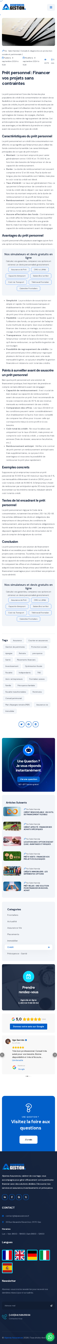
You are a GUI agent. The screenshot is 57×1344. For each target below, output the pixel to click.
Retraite (22, 653)
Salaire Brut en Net (41, 276)
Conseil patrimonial (13, 698)
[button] (2, 1050)
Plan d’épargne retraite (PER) (17, 705)
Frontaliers (12, 915)
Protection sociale (39, 647)
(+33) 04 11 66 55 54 (28, 1003)
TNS (39, 672)
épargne (8, 653)
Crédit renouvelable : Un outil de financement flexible (39, 813)
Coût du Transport (16, 282)
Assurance (17, 640)
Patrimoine (37, 692)
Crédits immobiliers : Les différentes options (36, 873)
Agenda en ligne (28, 1000)
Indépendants (25, 672)
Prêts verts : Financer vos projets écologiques (37, 858)
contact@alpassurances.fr (17, 1206)
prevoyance (37, 653)
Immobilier (9, 711)
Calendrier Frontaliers (29, 288)
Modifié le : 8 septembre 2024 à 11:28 (31, 61)
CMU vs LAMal (40, 269)
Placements (13, 934)
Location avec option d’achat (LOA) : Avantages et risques (38, 843)
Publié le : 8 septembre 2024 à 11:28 (10, 61)
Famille (8, 685)
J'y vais (28, 1130)
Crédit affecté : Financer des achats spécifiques (38, 828)
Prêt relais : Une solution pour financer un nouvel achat (36, 888)
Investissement (11, 666)
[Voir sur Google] (8, 1041)
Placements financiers (26, 660)
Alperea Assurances (13, 1328)
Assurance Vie (14, 927)
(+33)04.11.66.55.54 (19, 1305)
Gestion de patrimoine (15, 647)
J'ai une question (28, 779)
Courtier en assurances (38, 640)
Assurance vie (42, 705)
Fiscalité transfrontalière (15, 692)
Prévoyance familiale (26, 685)
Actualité (12, 921)
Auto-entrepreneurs (14, 679)
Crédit (10, 947)
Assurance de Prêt (19, 269)
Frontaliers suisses (37, 679)
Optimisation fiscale (33, 666)
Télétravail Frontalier (40, 282)
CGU (53, 1328)
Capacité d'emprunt (17, 276)
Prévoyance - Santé (17, 953)
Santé (7, 660)
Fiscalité (8, 672)
